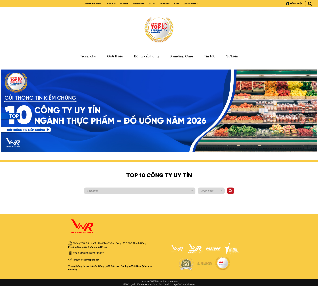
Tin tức (209, 56)
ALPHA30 (164, 3)
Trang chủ (88, 56)
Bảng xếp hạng (146, 56)
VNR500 (111, 3)
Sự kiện (232, 56)
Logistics (92, 190)
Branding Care (181, 56)
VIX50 (152, 3)
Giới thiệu (115, 56)
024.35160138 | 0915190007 (88, 253)
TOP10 (177, 3)
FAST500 (124, 3)
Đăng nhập (296, 3)
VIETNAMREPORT (94, 3)
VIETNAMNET (191, 3)
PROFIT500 (139, 3)
